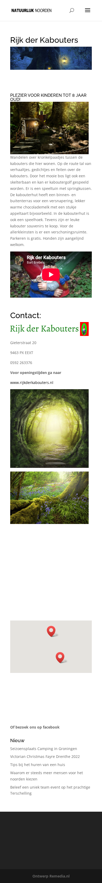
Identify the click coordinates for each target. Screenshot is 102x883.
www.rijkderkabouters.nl (31, 382)
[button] (53, 631)
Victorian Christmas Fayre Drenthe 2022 (45, 756)
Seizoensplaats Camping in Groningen (43, 748)
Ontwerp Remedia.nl (51, 876)
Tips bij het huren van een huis (37, 764)
